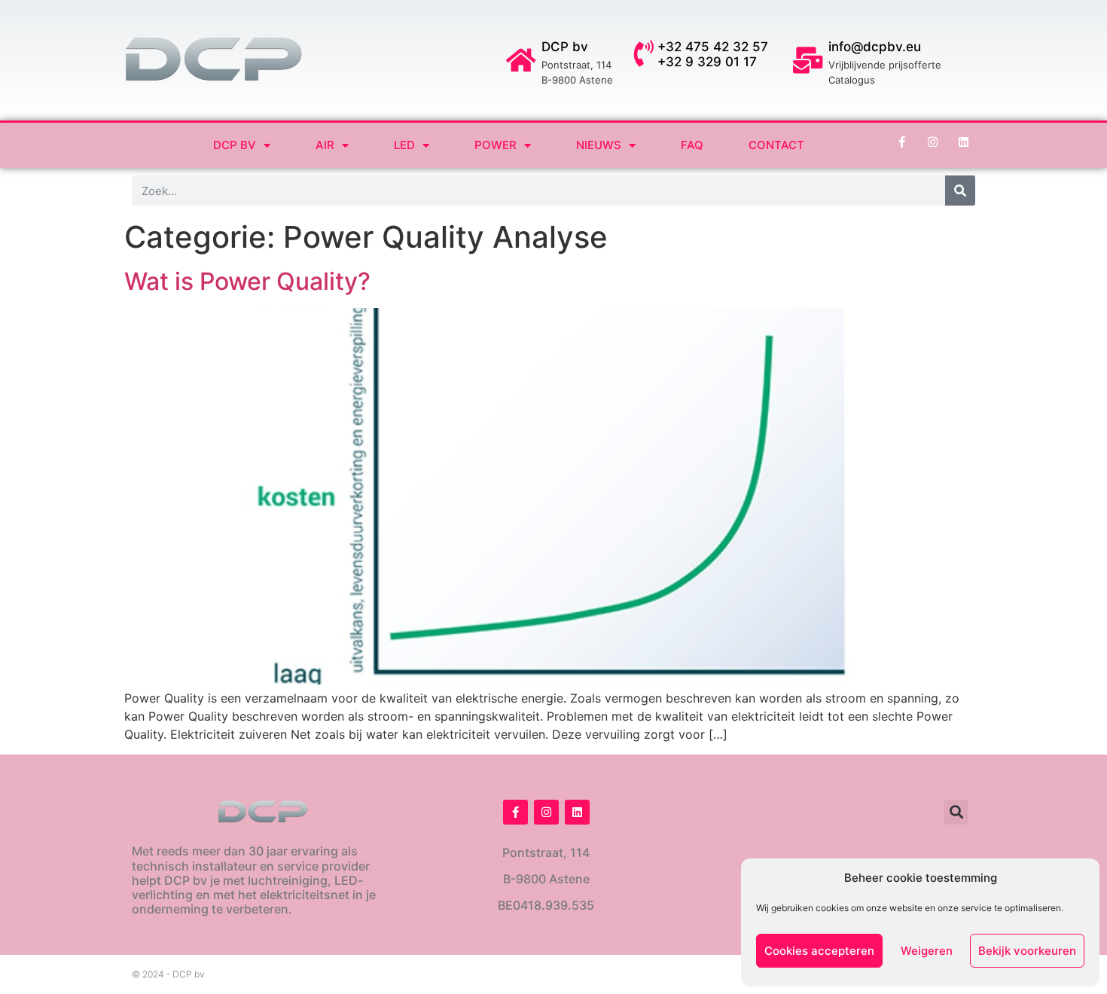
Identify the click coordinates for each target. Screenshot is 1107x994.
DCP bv (234, 145)
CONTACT (776, 145)
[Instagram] (933, 141)
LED (404, 145)
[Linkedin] (964, 141)
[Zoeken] (960, 190)
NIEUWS (598, 145)
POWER (495, 145)
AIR (325, 145)
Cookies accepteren (819, 951)
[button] (956, 812)
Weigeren (927, 951)
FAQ (692, 145)
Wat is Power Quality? (247, 281)
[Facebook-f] (902, 141)
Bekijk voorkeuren (1027, 951)
